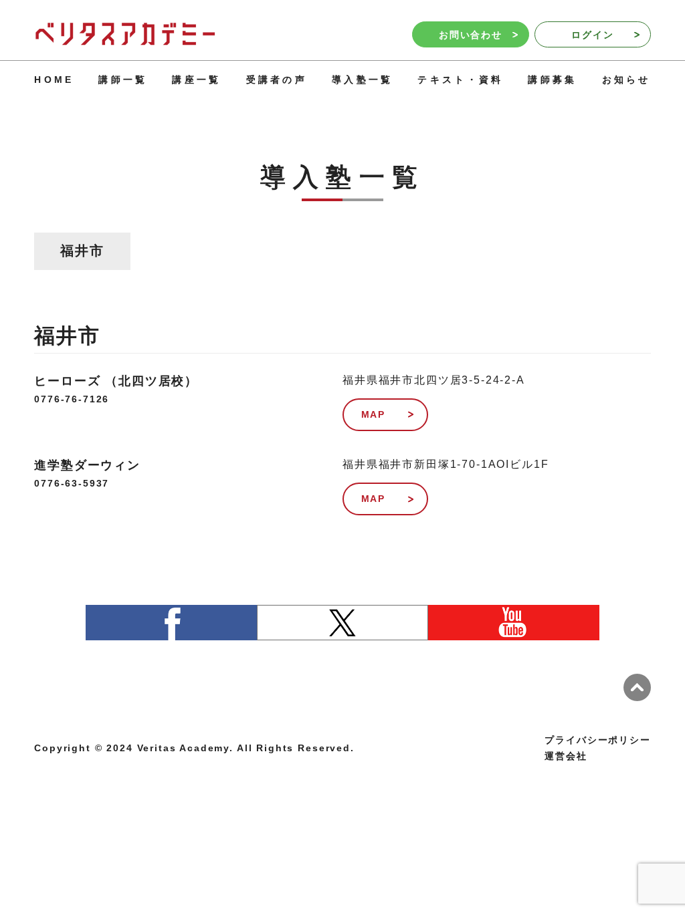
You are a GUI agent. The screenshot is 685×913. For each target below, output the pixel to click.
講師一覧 (122, 79)
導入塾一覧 (362, 79)
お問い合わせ (470, 34)
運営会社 (566, 756)
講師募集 (552, 79)
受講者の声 (277, 79)
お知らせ (626, 79)
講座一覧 (196, 79)
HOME (54, 79)
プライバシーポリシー (597, 740)
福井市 (82, 250)
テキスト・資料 (460, 79)
